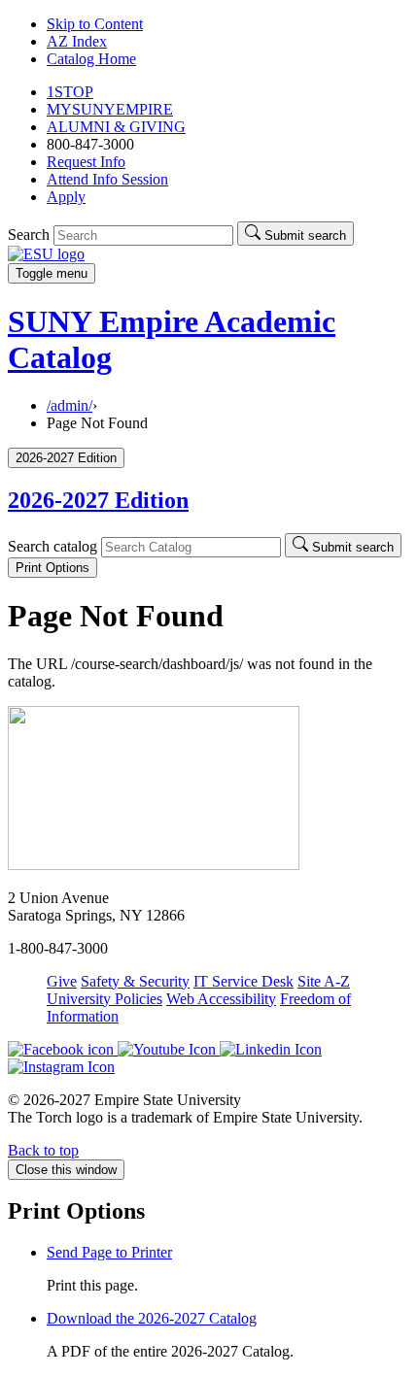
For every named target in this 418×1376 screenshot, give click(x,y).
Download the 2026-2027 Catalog (152, 1318)
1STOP (70, 92)
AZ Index (77, 41)
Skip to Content (95, 24)
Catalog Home (91, 58)
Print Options (52, 567)
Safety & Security (135, 981)
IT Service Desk (243, 981)
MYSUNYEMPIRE (110, 109)
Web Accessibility (221, 998)
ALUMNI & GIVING (116, 126)
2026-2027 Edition (98, 500)
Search (29, 234)
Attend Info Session (107, 179)
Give (62, 981)
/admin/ (69, 405)
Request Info (86, 161)
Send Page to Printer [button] (109, 1252)
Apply (66, 196)
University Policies (104, 998)
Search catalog (52, 546)
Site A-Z (323, 981)
